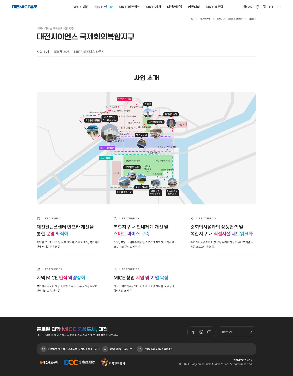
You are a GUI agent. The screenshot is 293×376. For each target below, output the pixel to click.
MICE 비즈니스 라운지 (89, 52)
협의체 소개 (61, 52)
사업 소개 (43, 52)
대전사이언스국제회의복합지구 (230, 19)
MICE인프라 (205, 19)
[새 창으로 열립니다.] (257, 7)
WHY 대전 (81, 7)
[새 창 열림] (49, 362)
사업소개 (252, 19)
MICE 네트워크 (129, 7)
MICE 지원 (153, 7)
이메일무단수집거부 (243, 359)
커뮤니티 (194, 7)
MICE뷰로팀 (214, 7)
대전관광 (173, 7)
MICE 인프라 (104, 7)
